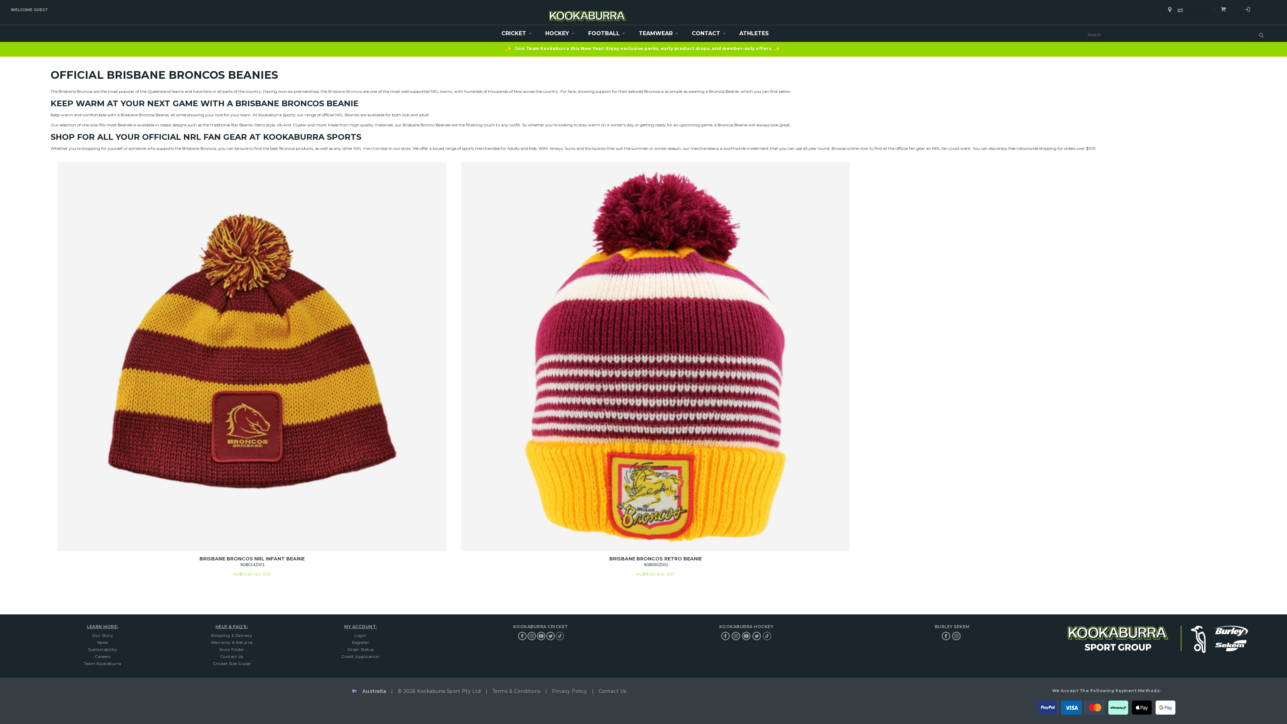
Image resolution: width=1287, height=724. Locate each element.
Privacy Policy (569, 691)
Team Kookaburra (102, 663)
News (102, 642)
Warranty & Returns (232, 642)
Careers (103, 656)
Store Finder (231, 649)
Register (360, 642)
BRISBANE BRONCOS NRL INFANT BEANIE (252, 559)
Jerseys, (556, 148)
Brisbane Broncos (345, 91)
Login (1247, 10)
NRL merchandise (371, 148)
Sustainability (102, 649)
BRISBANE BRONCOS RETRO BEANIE (655, 559)
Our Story (102, 635)
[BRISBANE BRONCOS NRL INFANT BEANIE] (252, 356)
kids (406, 114)
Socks (570, 148)
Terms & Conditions (516, 691)
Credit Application (361, 656)
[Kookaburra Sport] (587, 13)
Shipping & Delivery (231, 635)
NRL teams (441, 91)
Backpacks (595, 148)
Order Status (360, 649)
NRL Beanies (347, 114)
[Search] (1261, 35)
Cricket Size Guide (232, 663)
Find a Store (1169, 10)
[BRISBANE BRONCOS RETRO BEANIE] (655, 356)
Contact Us (231, 656)
